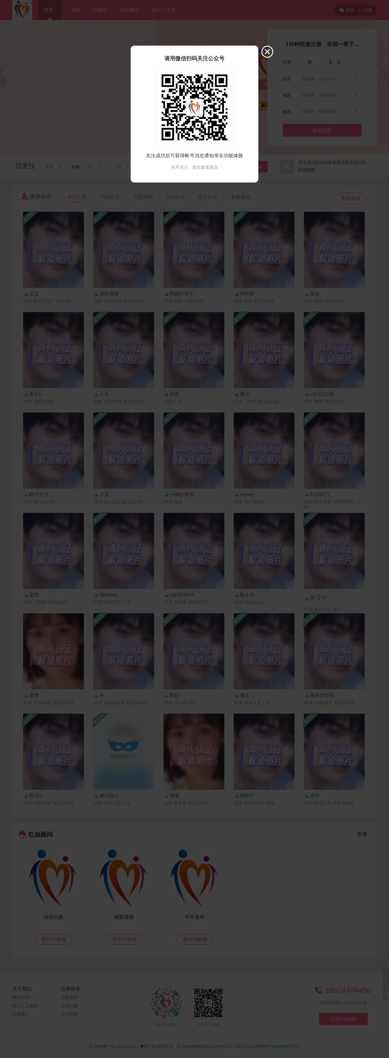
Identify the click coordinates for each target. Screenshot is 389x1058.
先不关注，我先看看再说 (194, 167)
